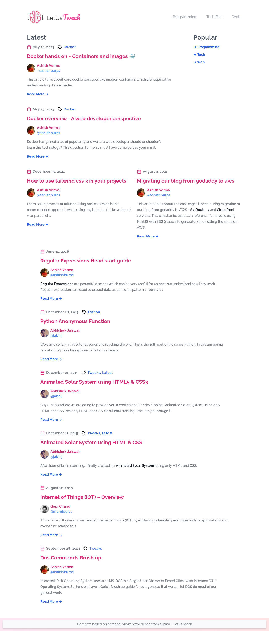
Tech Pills (214, 17)
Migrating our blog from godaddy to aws (185, 181)
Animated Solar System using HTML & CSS (91, 442)
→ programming (206, 47)
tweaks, (95, 373)
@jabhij (56, 336)
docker (70, 47)
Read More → (38, 94)
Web (236, 17)
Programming (184, 17)
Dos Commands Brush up (70, 558)
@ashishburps (48, 71)
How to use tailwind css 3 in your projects (76, 181)
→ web (199, 62)
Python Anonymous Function (75, 321)
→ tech (199, 55)
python (94, 312)
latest (107, 373)
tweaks (95, 548)
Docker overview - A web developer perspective (84, 118)
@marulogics (61, 511)
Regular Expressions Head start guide (85, 261)
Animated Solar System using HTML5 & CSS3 (94, 382)
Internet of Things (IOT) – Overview (82, 497)
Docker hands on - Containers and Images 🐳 (81, 56)
